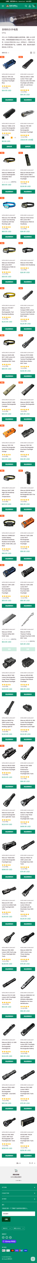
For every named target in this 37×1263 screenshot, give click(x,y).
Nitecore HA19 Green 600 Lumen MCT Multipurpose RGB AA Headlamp (27, 221)
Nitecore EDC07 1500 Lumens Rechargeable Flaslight (9, 404)
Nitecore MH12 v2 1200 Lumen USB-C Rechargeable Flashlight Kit (9, 1045)
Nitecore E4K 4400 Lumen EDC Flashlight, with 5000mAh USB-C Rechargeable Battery (27, 1045)
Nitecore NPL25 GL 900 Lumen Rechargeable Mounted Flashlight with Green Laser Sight (27, 723)
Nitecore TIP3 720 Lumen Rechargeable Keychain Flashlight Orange (8, 448)
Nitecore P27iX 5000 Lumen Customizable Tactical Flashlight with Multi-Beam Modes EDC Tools (27, 359)
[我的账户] (30, 6)
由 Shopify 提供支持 (7, 1259)
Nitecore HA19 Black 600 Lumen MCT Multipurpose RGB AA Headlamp (8, 266)
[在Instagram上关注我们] (3, 1237)
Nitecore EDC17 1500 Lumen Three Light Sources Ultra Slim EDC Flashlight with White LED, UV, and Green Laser (27, 82)
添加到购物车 (9, 100)
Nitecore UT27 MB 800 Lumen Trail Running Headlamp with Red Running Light (9, 221)
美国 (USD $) (17, 1228)
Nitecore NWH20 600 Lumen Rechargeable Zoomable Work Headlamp (8, 176)
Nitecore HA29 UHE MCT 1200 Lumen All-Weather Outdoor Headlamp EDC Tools (8, 358)
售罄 (9, 649)
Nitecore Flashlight (8, 74)
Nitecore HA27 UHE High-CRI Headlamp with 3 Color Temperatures (8, 493)
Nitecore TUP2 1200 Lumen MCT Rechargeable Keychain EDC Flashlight (26, 539)
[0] (33, 6)
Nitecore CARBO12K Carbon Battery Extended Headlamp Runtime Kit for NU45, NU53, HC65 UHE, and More (9, 540)
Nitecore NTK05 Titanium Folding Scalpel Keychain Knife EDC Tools (27, 635)
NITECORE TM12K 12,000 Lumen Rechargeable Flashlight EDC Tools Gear (26, 1139)
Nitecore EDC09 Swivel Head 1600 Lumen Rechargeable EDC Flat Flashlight (27, 493)
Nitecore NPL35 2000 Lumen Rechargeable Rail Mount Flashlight (8, 767)
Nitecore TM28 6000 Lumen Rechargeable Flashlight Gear (8, 860)
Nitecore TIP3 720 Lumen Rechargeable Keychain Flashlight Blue (8, 80)
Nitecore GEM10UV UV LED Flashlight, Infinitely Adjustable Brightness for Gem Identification (27, 999)
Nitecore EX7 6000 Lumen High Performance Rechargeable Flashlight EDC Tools (26, 770)
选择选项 (9, 146)
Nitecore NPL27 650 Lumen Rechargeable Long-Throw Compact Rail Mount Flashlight (8, 678)
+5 (15, 137)
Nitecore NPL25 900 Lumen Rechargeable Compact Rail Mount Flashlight (27, 678)
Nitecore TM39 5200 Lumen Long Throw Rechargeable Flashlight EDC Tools (26, 816)
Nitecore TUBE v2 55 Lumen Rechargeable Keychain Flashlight (8, 128)
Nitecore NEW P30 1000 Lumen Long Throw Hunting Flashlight (26, 953)
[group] (9, 87)
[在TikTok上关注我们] (10, 1237)
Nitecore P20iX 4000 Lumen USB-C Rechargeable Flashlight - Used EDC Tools (9, 1091)
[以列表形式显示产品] (34, 53)
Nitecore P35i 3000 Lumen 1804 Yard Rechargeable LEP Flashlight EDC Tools (8, 1137)
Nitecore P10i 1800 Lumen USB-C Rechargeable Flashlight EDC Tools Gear (26, 1091)
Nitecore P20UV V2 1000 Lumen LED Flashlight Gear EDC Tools (26, 861)
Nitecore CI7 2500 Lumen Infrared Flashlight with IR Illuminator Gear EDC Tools (26, 907)
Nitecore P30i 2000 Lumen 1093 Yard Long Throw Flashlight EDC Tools (9, 953)
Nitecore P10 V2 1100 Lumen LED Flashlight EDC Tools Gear (9, 997)
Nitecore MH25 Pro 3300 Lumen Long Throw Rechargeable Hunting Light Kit (8, 723)
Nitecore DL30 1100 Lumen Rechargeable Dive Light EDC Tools (8, 814)
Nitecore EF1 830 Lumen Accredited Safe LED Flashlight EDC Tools (9, 906)
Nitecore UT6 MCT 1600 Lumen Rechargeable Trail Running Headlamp (8, 311)
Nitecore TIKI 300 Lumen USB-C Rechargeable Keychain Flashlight (26, 129)
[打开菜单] (3, 6)
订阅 (6, 1219)
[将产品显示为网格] (31, 53)
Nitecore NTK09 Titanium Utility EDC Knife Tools (8, 634)
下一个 (31, 1163)
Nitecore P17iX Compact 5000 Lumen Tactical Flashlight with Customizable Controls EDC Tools (27, 312)
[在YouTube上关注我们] (7, 1237)
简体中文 (5, 1228)
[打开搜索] (26, 6)
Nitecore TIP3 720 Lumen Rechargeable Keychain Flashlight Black (27, 448)
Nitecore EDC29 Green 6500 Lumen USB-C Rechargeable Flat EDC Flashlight (27, 176)
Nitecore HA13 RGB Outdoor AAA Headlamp (27, 264)
